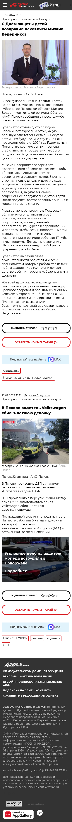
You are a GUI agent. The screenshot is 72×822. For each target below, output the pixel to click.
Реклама (10, 676)
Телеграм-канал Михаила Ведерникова (28, 87)
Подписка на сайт (17, 690)
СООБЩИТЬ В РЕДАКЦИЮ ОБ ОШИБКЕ (30, 695)
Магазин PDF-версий (36, 676)
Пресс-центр (53, 671)
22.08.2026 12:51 (11, 395)
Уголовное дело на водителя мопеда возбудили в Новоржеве (34, 558)
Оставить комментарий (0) (36, 342)
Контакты (43, 690)
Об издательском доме (22, 671)
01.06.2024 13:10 (11, 15)
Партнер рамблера (35, 804)
